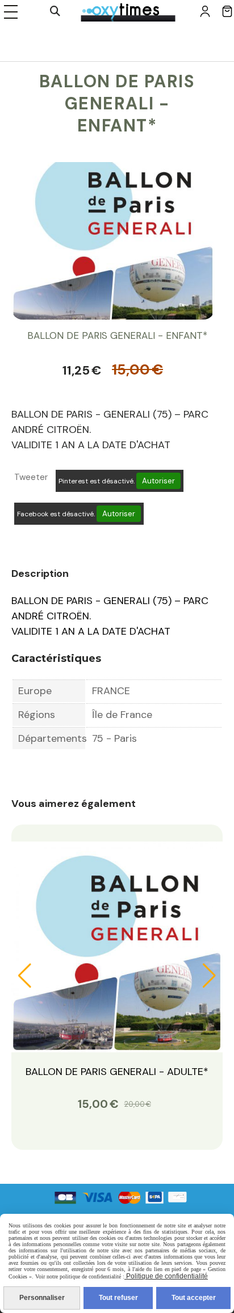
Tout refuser (118, 1298)
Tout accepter (194, 1298)
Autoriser (158, 481)
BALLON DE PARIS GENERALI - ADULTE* (117, 1071)
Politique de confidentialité (166, 1276)
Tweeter (31, 477)
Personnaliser (42, 1298)
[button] (24, 975)
